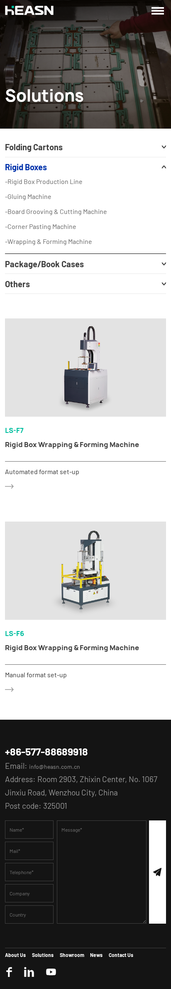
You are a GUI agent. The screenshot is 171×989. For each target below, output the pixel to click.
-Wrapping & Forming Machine (57, 260)
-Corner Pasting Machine (47, 243)
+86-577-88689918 (57, 841)
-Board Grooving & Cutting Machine (65, 227)
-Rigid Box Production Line (50, 194)
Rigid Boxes (39, 176)
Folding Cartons (51, 150)
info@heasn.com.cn (62, 857)
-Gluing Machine (32, 210)
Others (24, 313)
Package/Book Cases (67, 287)
